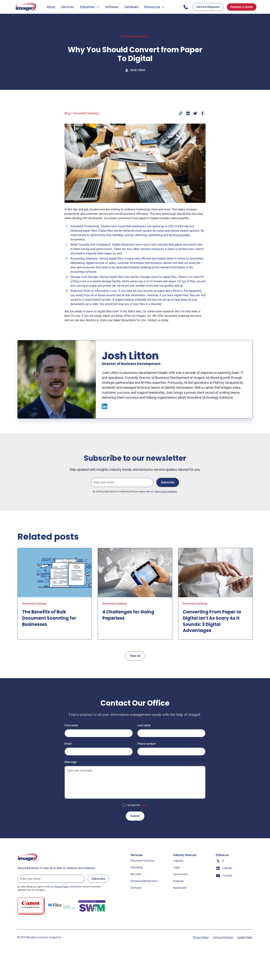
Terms (144, 805)
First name (71, 725)
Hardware (131, 7)
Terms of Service (223, 937)
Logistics (178, 860)
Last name (144, 725)
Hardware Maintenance (144, 881)
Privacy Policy (201, 937)
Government (180, 874)
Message (70, 762)
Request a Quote (242, 7)
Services (67, 7)
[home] (26, 7)
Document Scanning (142, 860)
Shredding (137, 867)
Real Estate (179, 887)
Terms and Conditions (165, 491)
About (51, 7)
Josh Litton (137, 70)
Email (67, 743)
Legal (176, 867)
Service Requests (208, 7)
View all (135, 656)
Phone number (146, 743)
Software (111, 7)
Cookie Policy (245, 937)
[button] (89, 7)
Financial (178, 881)
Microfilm (136, 874)
